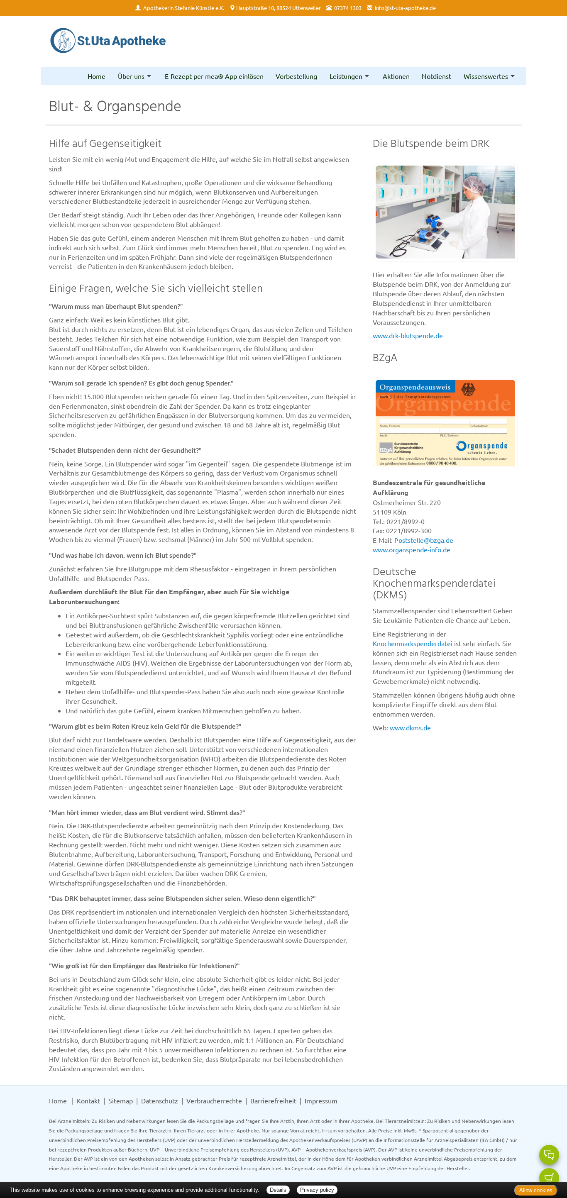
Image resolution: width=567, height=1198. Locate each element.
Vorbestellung (296, 76)
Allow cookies (535, 1190)
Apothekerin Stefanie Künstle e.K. (183, 7)
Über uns (131, 76)
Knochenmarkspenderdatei (412, 643)
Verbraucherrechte (214, 1100)
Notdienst (436, 76)
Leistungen (346, 76)
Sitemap (120, 1100)
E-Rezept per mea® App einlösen (214, 76)
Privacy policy (317, 1190)
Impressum (321, 1100)
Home (96, 76)
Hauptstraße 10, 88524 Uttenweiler (278, 7)
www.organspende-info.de (411, 549)
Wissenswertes (486, 76)
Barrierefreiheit (273, 1100)
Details (278, 1190)
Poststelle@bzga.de (423, 540)
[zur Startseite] (108, 41)
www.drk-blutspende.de (408, 335)
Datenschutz (159, 1100)
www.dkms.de (410, 727)
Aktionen (396, 76)
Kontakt (88, 1100)
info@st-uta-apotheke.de (405, 7)
